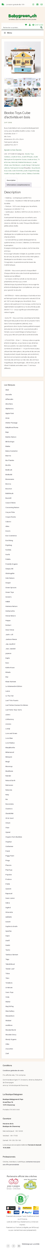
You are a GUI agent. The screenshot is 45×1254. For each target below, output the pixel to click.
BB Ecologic (10, 441)
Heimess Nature (11, 606)
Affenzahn (9, 399)
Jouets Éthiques (27, 157)
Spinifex (9, 931)
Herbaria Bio (10, 611)
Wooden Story (11, 1034)
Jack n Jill (9, 634)
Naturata (9, 790)
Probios (9, 879)
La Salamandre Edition (14, 686)
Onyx (7, 827)
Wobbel (8, 1020)
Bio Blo (8, 465)
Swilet (8, 945)
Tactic (8, 950)
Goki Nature (10, 578)
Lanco (8, 691)
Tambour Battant (12, 954)
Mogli (8, 761)
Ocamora (9, 809)
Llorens (8, 724)
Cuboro (8, 521)
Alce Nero (9, 404)
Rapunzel (9, 893)
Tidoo (8, 973)
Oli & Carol (10, 818)
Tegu (7, 959)
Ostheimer (9, 846)
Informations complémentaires (18, 185)
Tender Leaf (10, 969)
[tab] (11, 180)
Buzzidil (8, 498)
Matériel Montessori (25, 162)
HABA (8, 601)
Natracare (9, 785)
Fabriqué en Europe (17, 168)
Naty (7, 795)
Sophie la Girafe (11, 926)
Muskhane (9, 771)
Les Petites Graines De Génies (17, 705)
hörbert (8, 625)
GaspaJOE (9, 569)
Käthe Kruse (10, 667)
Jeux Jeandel (10, 649)
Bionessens (10, 479)
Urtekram (9, 987)
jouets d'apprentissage (31, 171)
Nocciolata (10, 804)
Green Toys (10, 592)
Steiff (8, 940)
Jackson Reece (11, 639)
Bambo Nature (11, 437)
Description (11, 180)
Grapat (8, 583)
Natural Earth (10, 780)
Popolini (9, 875)
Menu (9, 33)
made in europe (9, 173)
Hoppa (8, 620)
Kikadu (8, 672)
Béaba (8, 446)
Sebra (8, 903)
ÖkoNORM (9, 813)
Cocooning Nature (12, 507)
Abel (7, 390)
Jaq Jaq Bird (10, 644)
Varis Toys (9, 992)
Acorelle (9, 394)
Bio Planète (10, 460)
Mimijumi (9, 757)
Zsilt (7, 1053)
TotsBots (9, 983)
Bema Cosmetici (12, 451)
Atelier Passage (11, 423)
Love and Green (11, 733)
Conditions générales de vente (13, 1070)
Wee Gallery (10, 1011)
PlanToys (9, 870)
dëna (7, 526)
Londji (8, 729)
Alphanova (9, 408)
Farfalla (8, 550)
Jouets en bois (16, 157)
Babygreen (22, 17)
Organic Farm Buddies (14, 837)
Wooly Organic (11, 1039)
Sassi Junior (10, 898)
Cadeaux (7, 157)
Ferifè (8, 554)
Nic (7, 799)
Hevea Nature (11, 616)
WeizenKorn (10, 1016)
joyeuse (8, 653)
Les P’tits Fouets (12, 700)
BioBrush (9, 470)
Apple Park (10, 413)
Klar (7, 677)
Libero (8, 715)
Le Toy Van (10, 696)
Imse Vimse (10, 630)
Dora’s (8, 531)
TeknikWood (10, 964)
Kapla (8, 658)
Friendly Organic (12, 564)
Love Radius (10, 743)
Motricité (14, 162)
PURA (8, 884)
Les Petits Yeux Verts (14, 710)
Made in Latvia (21, 173)
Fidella (8, 559)
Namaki (8, 776)
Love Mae (9, 738)
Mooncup (9, 766)
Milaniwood (10, 752)
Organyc (9, 842)
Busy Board (36, 168)
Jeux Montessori (14, 165)
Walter (8, 1002)
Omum (8, 823)
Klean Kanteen (11, 681)
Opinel (8, 832)
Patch (8, 851)
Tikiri (7, 978)
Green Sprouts (11, 587)
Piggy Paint (10, 856)
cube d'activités (17, 171)
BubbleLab (9, 493)
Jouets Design (26, 165)
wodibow (9, 1025)
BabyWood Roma (12, 427)
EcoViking (9, 540)
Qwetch (8, 889)
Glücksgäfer (10, 573)
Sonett (8, 922)
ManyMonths (10, 747)
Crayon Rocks (11, 517)
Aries (7, 418)
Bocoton (9, 489)
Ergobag (9, 545)
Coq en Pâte (10, 512)
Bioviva (8, 484)
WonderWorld (11, 1030)
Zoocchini (9, 1049)
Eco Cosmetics (11, 536)
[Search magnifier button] (41, 27)
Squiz (8, 936)
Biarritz (8, 456)
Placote (8, 865)
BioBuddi (9, 474)
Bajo (7, 432)
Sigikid (8, 907)
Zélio (7, 1044)
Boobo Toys (29, 154)
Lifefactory (10, 719)
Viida (7, 997)
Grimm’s (8, 597)
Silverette (9, 912)
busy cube (7, 171)
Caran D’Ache (10, 503)
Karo (7, 663)
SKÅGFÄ (9, 917)
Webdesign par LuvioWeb (30, 1244)
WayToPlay (10, 1006)
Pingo (8, 860)
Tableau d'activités (32, 173)
